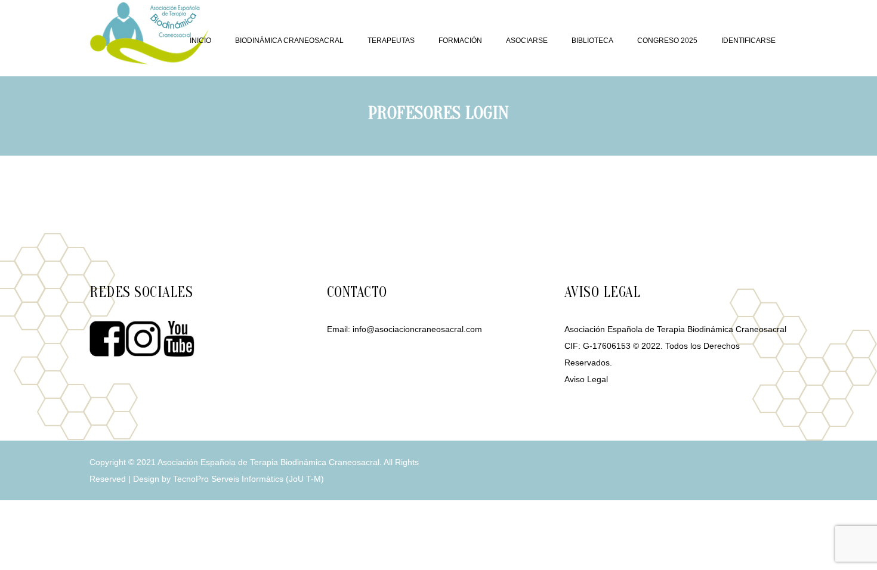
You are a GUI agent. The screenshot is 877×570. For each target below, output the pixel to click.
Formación (460, 40)
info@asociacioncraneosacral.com (417, 329)
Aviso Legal (586, 379)
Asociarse (527, 40)
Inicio (200, 40)
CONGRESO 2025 (667, 40)
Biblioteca (592, 40)
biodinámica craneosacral (289, 40)
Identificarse (748, 40)
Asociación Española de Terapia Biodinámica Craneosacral (268, 462)
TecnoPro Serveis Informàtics (228, 479)
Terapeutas (391, 40)
